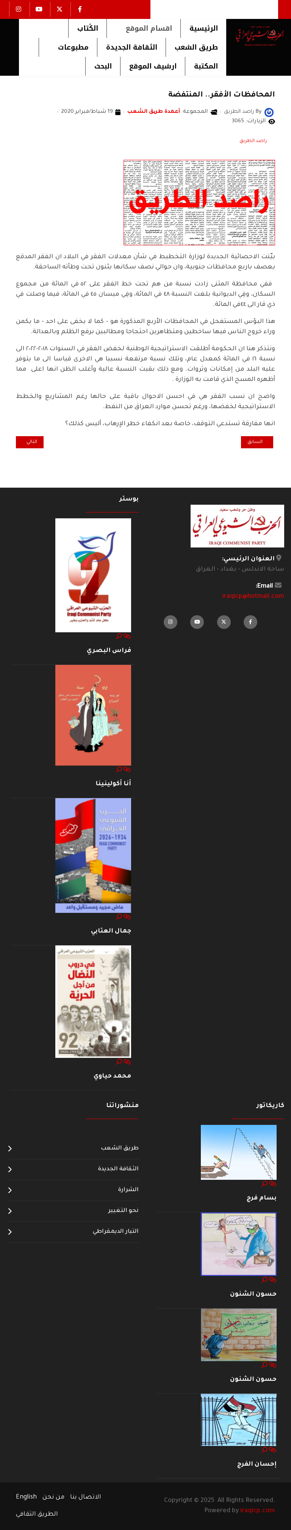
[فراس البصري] (93, 575)
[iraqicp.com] (255, 35)
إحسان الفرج (257, 1464)
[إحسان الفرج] (239, 1420)
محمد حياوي (112, 1076)
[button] (143, 28)
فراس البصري (109, 650)
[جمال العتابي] (93, 856)
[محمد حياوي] (93, 1002)
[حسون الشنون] (239, 1244)
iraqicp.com (257, 1511)
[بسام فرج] (239, 1152)
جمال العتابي (111, 931)
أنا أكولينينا (113, 784)
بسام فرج (262, 1198)
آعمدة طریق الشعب (153, 112)
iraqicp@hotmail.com (253, 596)
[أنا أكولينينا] (93, 715)
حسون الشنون (253, 1294)
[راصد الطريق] (269, 113)
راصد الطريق (253, 141)
